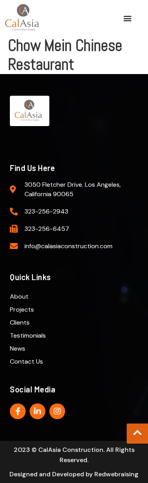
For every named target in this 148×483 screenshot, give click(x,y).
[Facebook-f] (18, 411)
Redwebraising (116, 474)
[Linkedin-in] (37, 411)
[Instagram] (57, 411)
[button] (127, 17)
